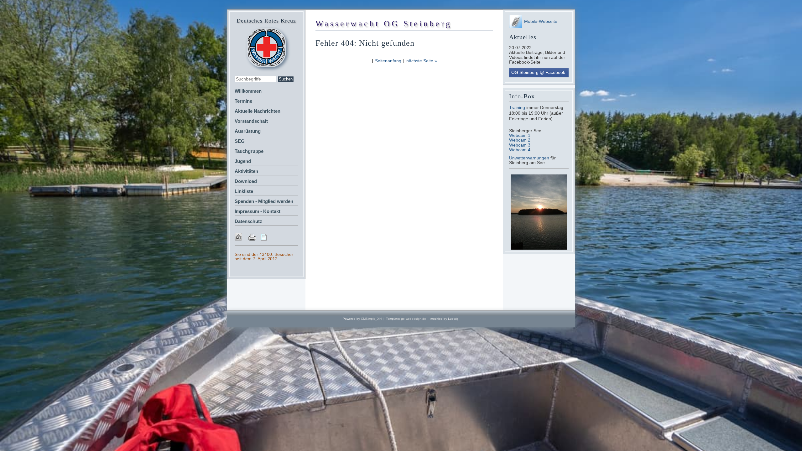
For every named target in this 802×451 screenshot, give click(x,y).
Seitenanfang (388, 60)
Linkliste (244, 191)
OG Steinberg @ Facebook (538, 72)
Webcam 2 (519, 140)
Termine (243, 101)
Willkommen (248, 91)
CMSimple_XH (371, 318)
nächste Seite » (421, 60)
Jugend (243, 161)
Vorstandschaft (251, 121)
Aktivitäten (246, 171)
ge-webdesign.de (413, 318)
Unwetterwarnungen (529, 157)
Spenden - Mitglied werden (264, 201)
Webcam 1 (519, 135)
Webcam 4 (519, 149)
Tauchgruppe (249, 151)
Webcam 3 (519, 145)
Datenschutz (248, 221)
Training (517, 107)
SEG (240, 141)
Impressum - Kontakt (257, 211)
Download (246, 181)
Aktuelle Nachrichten (257, 111)
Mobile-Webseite (540, 21)
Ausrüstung (248, 131)
